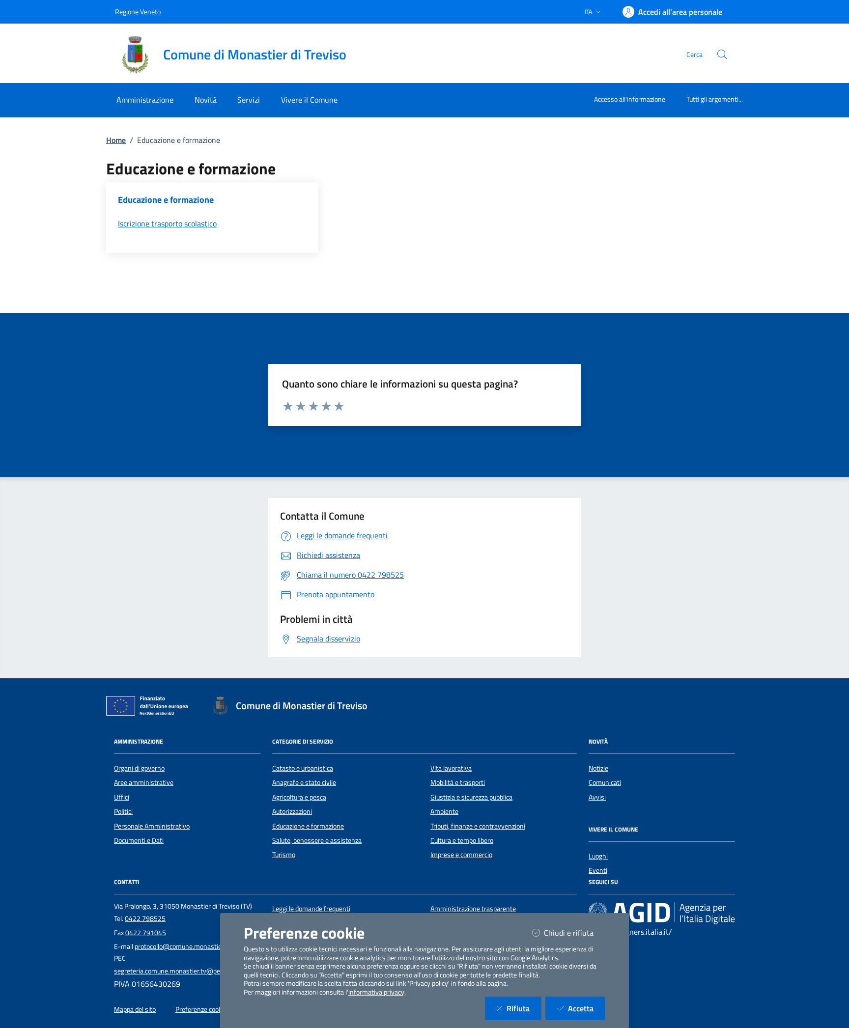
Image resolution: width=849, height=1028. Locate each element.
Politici (123, 811)
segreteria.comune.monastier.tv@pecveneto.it (181, 971)
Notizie (598, 768)
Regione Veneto (138, 11)
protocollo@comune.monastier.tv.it (185, 946)
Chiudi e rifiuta (574, 932)
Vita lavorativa (451, 768)
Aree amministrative (143, 782)
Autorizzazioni (292, 811)
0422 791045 (145, 932)
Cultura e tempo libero (461, 840)
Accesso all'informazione (629, 99)
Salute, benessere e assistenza (317, 840)
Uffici (121, 797)
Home (116, 140)
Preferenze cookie (201, 1009)
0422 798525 (145, 918)
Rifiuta (524, 1008)
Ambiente (444, 811)
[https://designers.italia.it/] (662, 912)
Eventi (598, 870)
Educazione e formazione (308, 826)
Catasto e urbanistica (302, 768)
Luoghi (598, 856)
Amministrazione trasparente (473, 908)
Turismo (283, 854)
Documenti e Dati (139, 840)
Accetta (586, 1008)
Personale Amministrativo (152, 826)
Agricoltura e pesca (299, 797)
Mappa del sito (135, 1009)
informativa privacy (376, 992)
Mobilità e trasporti (457, 782)
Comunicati (605, 782)
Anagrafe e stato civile (304, 782)
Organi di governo (139, 768)
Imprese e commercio (461, 854)
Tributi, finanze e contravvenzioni (477, 826)
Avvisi (597, 797)
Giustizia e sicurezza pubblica (471, 797)
